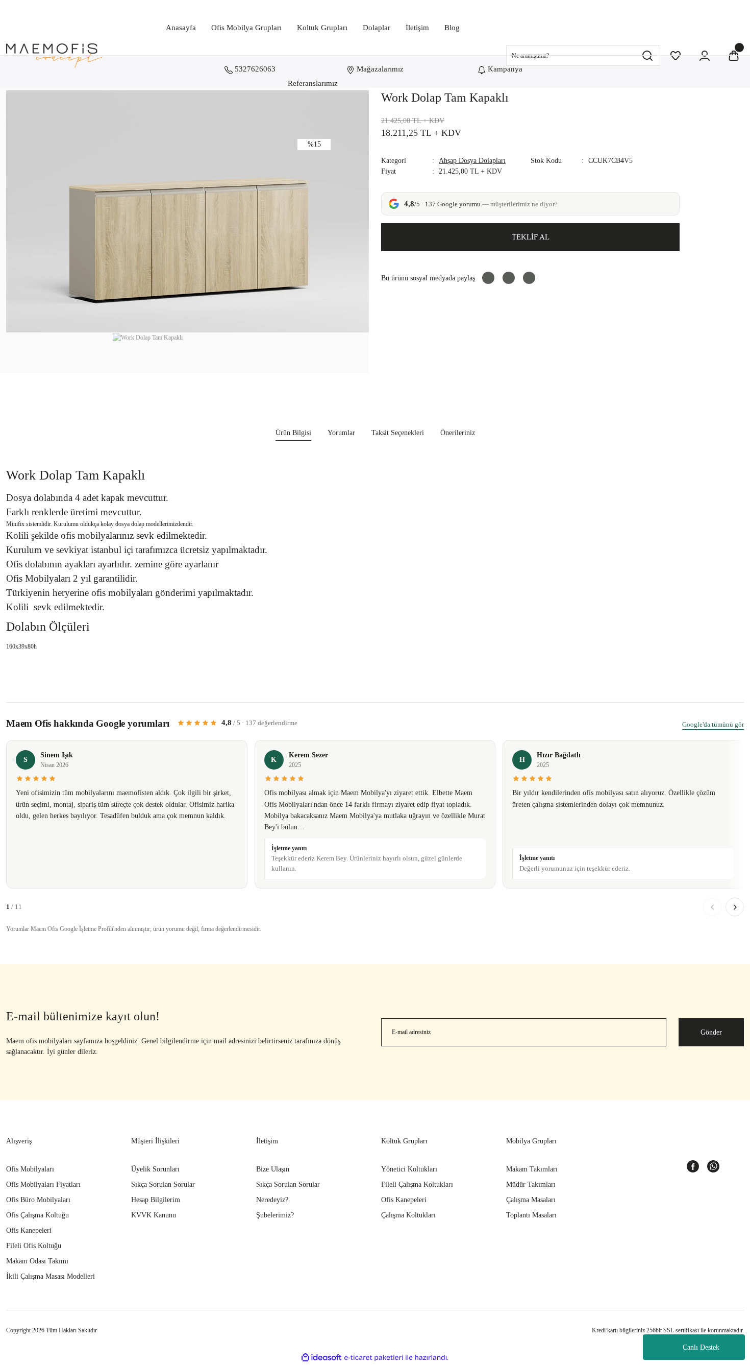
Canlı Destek (701, 1347)
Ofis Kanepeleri (29, 1230)
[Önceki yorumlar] (712, 907)
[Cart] (733, 55)
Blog (452, 27)
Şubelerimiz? (275, 1215)
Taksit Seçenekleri (397, 433)
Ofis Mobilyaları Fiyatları (43, 1184)
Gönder (711, 1032)
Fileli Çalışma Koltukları (417, 1184)
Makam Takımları (532, 1169)
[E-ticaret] (374, 1357)
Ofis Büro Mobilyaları (38, 1200)
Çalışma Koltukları (408, 1215)
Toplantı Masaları (531, 1215)
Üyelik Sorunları (155, 1169)
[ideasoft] (321, 1358)
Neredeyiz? (272, 1200)
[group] (375, 817)
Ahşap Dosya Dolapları (472, 160)
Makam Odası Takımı (37, 1261)
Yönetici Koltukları (409, 1169)
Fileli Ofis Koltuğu (33, 1246)
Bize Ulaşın (272, 1169)
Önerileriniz (457, 433)
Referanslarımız (313, 83)
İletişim (417, 27)
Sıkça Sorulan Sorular (163, 1184)
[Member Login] (704, 55)
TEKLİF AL (530, 237)
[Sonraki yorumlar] (735, 907)
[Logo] (54, 55)
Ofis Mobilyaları (30, 1169)
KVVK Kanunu (153, 1215)
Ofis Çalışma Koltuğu (37, 1215)
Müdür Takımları (531, 1184)
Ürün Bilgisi (293, 433)
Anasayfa (181, 27)
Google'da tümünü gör (713, 724)
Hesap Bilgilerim (155, 1200)
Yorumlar (341, 433)
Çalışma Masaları (531, 1200)
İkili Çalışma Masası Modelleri (50, 1276)
